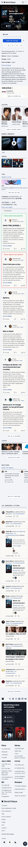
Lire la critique (7, 246)
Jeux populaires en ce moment (7, 778)
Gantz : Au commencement (8, 8)
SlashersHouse (17, 258)
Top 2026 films (6, 749)
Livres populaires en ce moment (20, 777)
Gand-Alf (14, 292)
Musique (18, 782)
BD (3, 782)
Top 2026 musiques (20, 786)
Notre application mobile (9, 808)
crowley (14, 359)
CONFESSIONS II (20, 789)
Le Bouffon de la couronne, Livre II (20, 772)
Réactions (5, 465)
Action (13, 7)
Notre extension (6, 811)
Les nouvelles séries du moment (20, 757)
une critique (19, 531)
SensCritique (4, 7)
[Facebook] (13, 699)
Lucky (16, 753)
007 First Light (6, 768)
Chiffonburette (10, 669)
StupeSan (9, 681)
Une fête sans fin (7, 788)
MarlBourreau (16, 399)
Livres (17, 761)
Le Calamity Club (19, 768)
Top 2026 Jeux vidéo (6, 765)
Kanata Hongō (16, 122)
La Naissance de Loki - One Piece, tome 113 (7, 792)
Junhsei (8, 586)
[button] (25, 2)
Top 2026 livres (19, 765)
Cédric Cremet (10, 621)
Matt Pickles (9, 644)
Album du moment (20, 796)
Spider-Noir (18, 751)
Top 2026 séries (19, 748)
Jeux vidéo (6, 761)
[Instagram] (16, 699)
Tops (3, 174)
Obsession (5, 752)
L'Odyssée (5, 754)
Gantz (9, 59)
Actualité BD (5, 796)
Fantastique (15, 56)
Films (10, 7)
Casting (5, 105)
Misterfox (15, 219)
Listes (4, 441)
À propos (4, 805)
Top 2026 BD (5, 785)
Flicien (8, 596)
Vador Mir (9, 531)
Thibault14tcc (10, 512)
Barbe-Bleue (9, 561)
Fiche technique (6, 65)
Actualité (4, 757)
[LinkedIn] (22, 699)
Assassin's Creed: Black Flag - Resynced (7, 772)
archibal (15, 325)
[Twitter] (10, 699)
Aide (3, 814)
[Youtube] (25, 699)
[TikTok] (19, 699)
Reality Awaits (19, 792)
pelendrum (9, 521)
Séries (17, 745)
